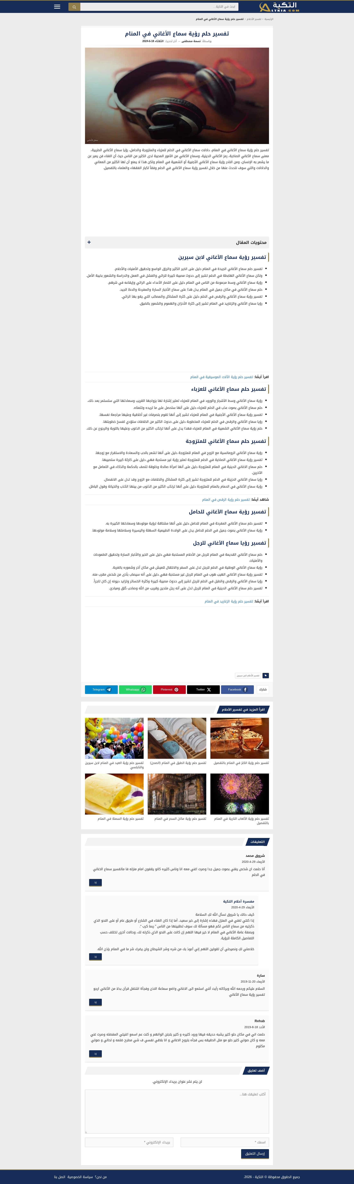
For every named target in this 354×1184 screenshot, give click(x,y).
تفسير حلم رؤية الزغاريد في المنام (229, 601)
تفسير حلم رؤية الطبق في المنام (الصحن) (178, 763)
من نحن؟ (101, 1177)
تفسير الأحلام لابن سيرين (248, 676)
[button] (177, 242)
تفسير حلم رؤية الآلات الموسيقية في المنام (221, 377)
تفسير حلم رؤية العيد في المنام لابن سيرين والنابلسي (114, 765)
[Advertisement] (177, 204)
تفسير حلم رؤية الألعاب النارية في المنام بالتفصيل (241, 821)
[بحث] (74, 7)
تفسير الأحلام (254, 19)
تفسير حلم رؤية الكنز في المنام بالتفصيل (241, 763)
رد (95, 882)
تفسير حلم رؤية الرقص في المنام (226, 499)
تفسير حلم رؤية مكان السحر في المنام (180, 819)
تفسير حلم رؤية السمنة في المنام (121, 819)
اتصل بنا (59, 1177)
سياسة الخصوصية (80, 1177)
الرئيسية (268, 19)
